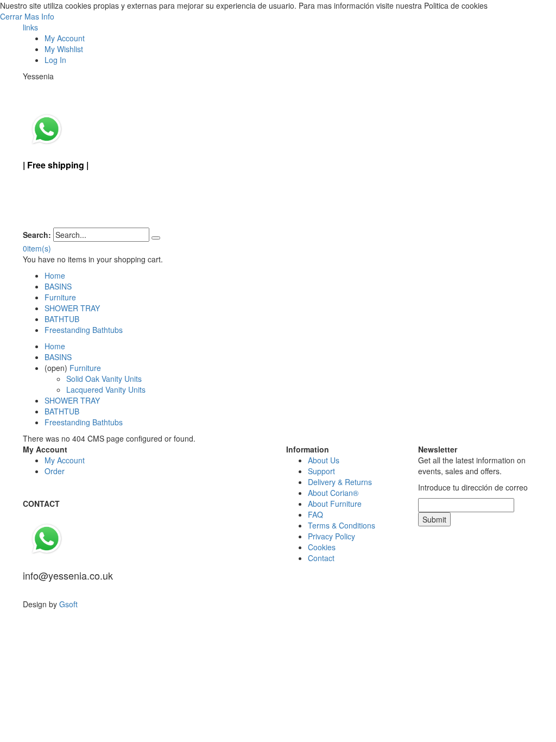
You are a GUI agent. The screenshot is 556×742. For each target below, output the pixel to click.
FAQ (315, 514)
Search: (37, 234)
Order (55, 471)
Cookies (322, 547)
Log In (55, 59)
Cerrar (12, 16)
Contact (321, 557)
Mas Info (39, 16)
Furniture (60, 297)
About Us (323, 460)
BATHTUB (62, 318)
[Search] (155, 238)
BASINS (58, 286)
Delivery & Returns (340, 481)
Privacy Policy (331, 536)
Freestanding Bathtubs (84, 329)
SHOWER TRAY (72, 308)
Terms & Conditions (341, 525)
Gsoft (68, 604)
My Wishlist (64, 48)
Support (321, 471)
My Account (65, 38)
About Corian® (333, 492)
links (30, 27)
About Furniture (335, 503)
